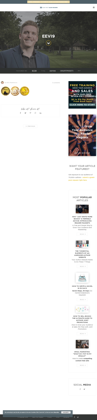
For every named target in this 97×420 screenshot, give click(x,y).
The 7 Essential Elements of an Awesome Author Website (82, 254)
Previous (31, 126)
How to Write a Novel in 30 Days (82, 287)
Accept (66, 412)
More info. (56, 412)
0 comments (56, 82)
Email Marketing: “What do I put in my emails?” (82, 354)
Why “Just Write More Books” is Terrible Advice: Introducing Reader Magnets (82, 220)
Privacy (49, 417)
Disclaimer (66, 417)
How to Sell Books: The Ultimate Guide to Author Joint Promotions (82, 319)
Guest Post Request (37, 417)
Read (82, 234)
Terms (57, 417)
